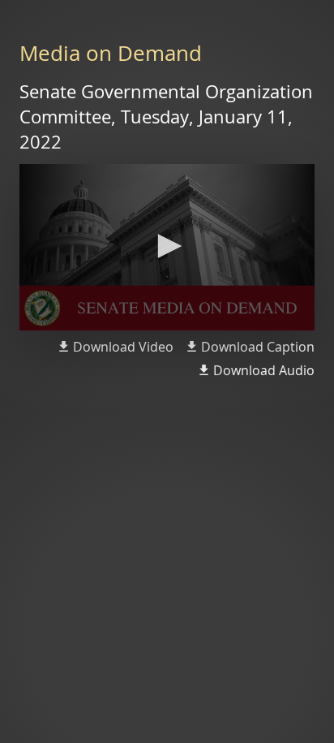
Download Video (123, 347)
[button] (167, 246)
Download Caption (258, 347)
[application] (167, 247)
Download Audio (264, 370)
